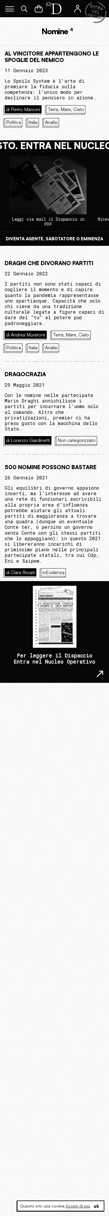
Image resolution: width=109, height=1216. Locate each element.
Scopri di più (78, 1205)
